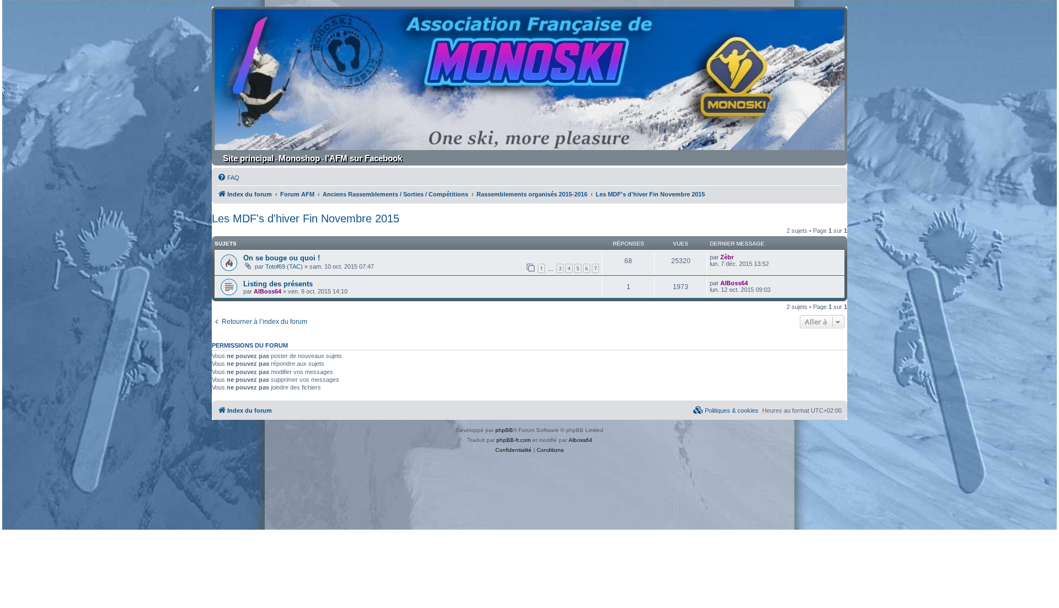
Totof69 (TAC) (284, 266)
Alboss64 (580, 440)
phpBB (504, 430)
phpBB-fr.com (513, 440)
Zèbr (727, 257)
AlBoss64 (267, 291)
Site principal (248, 158)
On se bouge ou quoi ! (281, 258)
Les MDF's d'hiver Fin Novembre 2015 (305, 218)
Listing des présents (278, 284)
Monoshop (299, 158)
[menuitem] (228, 177)
